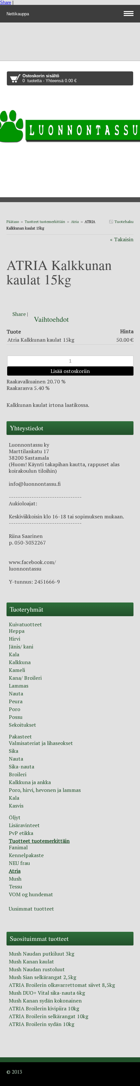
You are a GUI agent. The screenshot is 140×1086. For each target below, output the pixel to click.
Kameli (17, 670)
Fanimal (18, 847)
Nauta (16, 693)
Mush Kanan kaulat (31, 961)
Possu (15, 717)
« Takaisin (121, 239)
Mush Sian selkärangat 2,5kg (42, 977)
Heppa (16, 630)
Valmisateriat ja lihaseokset (41, 743)
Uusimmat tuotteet (31, 908)
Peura (15, 701)
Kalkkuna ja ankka (30, 782)
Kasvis (16, 805)
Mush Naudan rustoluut (37, 969)
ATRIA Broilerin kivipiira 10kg (44, 1008)
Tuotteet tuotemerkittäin (45, 221)
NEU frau (19, 863)
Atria (75, 221)
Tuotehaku (123, 221)
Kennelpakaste (26, 855)
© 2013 (14, 1071)
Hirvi (14, 638)
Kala (14, 654)
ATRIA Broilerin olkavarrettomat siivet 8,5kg (62, 985)
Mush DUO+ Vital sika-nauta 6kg (47, 992)
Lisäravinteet (24, 825)
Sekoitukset (22, 724)
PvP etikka (21, 833)
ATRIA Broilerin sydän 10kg (41, 1024)
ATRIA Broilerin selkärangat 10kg (48, 1016)
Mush (15, 878)
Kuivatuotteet (25, 624)
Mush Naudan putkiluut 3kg (41, 953)
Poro (14, 709)
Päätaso (13, 221)
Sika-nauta (21, 766)
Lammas (18, 685)
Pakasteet (20, 736)
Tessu (15, 886)
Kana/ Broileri (25, 677)
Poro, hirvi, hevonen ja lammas (45, 790)
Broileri (17, 774)
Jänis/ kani (21, 646)
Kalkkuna (20, 662)
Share (5, 2)
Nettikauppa (18, 13)
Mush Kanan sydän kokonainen (45, 1000)
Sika (13, 750)
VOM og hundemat (31, 894)
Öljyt (15, 817)
